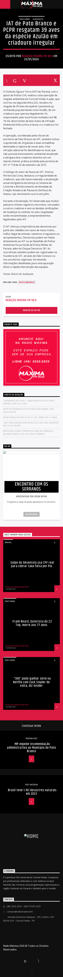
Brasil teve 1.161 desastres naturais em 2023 (32, 792)
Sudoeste (38, 19)
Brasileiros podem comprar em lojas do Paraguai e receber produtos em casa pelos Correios (28, 432)
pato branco (27, 282)
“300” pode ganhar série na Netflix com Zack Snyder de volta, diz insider (31, 424)
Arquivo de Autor (31, 310)
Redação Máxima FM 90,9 (37, 56)
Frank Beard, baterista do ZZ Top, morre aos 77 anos (30, 417)
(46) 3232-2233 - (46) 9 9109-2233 (24, 906)
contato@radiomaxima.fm (20, 911)
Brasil (8, 542)
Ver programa (31, 514)
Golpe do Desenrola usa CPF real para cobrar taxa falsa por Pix (28, 410)
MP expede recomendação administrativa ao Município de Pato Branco (31, 747)
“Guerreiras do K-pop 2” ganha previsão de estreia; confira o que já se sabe (29, 402)
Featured (25, 19)
